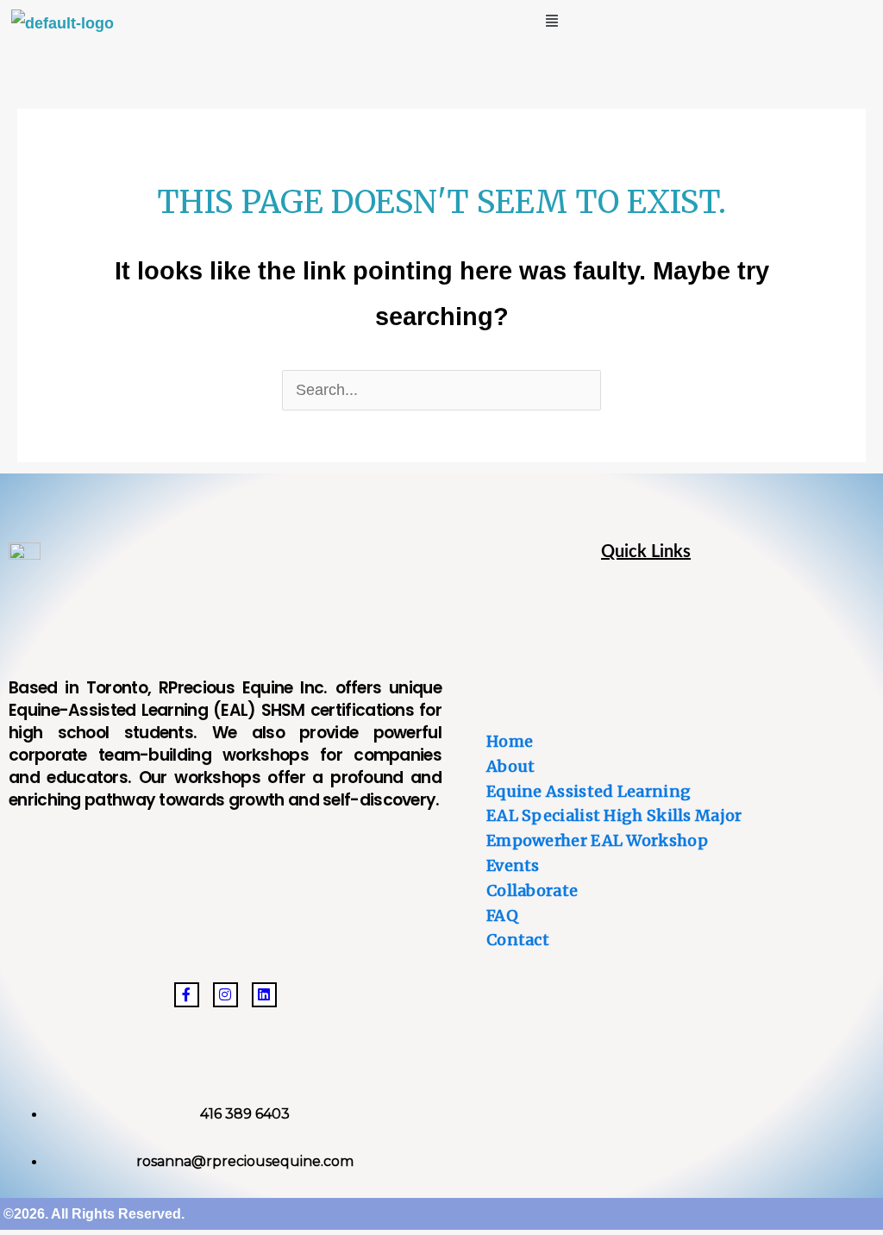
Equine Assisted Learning (588, 791)
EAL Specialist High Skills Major (614, 815)
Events (513, 865)
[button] (551, 21)
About (510, 766)
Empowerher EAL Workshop (597, 840)
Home (509, 741)
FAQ (502, 915)
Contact (517, 940)
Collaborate (532, 890)
